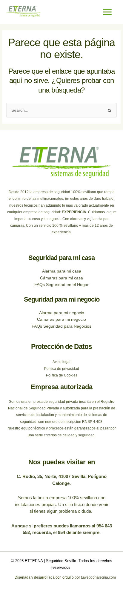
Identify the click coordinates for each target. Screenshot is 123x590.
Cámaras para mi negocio (61, 319)
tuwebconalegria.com (98, 577)
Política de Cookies (61, 375)
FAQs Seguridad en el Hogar (61, 284)
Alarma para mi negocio (61, 312)
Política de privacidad (61, 369)
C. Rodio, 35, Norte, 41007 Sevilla (51, 476)
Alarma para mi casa (61, 271)
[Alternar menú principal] (107, 12)
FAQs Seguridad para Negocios (61, 326)
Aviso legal (61, 362)
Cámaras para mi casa (61, 278)
